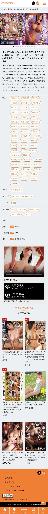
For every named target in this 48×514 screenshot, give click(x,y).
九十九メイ (25, 131)
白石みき (34, 164)
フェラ (28, 214)
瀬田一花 (24, 174)
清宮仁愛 (26, 98)
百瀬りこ (35, 131)
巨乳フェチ (22, 209)
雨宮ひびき (15, 98)
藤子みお (26, 122)
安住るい (14, 107)
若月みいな (15, 155)
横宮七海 (24, 126)
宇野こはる (29, 408)
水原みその (26, 136)
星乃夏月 (34, 117)
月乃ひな (14, 117)
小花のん (14, 126)
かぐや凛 (24, 164)
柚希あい (24, 141)
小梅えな (14, 112)
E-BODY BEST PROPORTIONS (22, 196)
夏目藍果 (14, 183)
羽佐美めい (15, 136)
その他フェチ (34, 209)
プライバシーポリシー (14, 490)
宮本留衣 (35, 98)
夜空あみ (24, 178)
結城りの (14, 141)
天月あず (24, 107)
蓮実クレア (15, 169)
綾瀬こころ (36, 122)
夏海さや (27, 160)
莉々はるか (25, 103)
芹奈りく (34, 178)
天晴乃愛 (14, 150)
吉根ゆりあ (26, 155)
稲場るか (14, 174)
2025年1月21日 (16, 190)
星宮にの (24, 117)
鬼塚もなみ (15, 122)
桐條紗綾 (35, 112)
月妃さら (34, 107)
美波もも (14, 164)
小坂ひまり (36, 103)
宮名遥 (13, 145)
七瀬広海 (34, 141)
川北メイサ (38, 160)
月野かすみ (38, 169)
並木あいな (25, 112)
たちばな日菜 (16, 160)
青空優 (23, 150)
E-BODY (14, 203)
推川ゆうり (33, 150)
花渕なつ (14, 131)
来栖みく (14, 178)
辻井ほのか (23, 145)
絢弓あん (34, 174)
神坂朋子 (37, 136)
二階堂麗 (14, 103)
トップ (3, 9)
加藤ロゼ (34, 145)
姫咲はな (34, 126)
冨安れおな (26, 169)
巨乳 (12, 209)
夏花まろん (6, 463)
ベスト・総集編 (16, 214)
